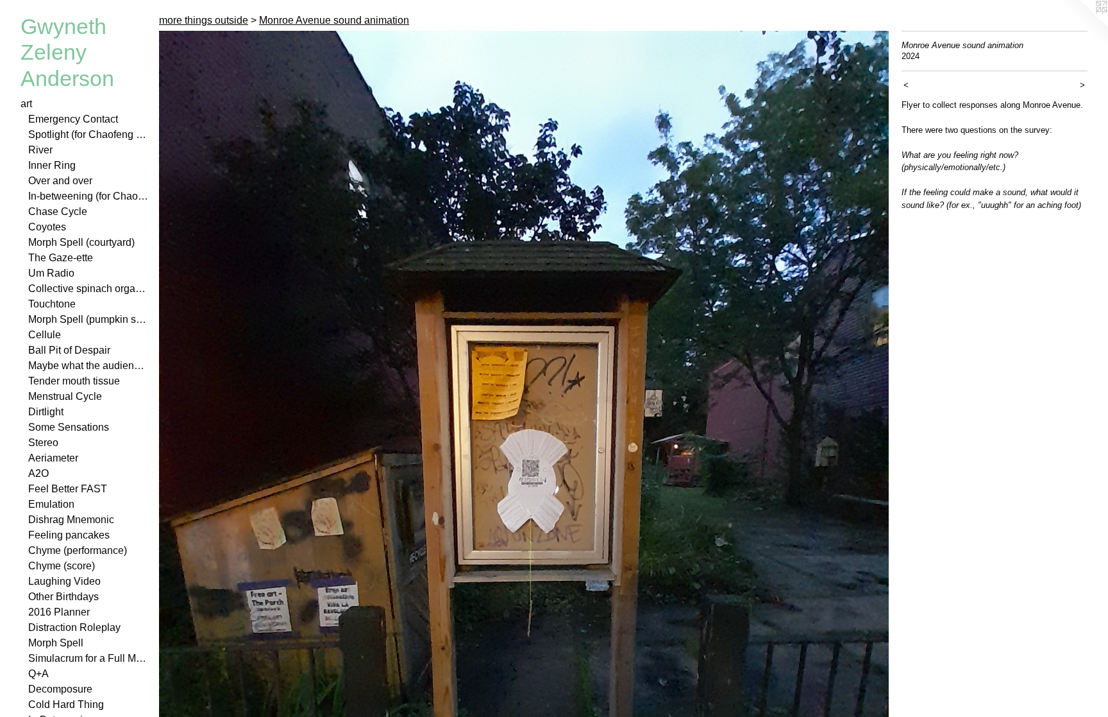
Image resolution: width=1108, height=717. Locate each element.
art (26, 103)
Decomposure (60, 689)
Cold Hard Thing (66, 704)
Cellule (44, 334)
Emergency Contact (73, 119)
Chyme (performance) (77, 550)
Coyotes (47, 226)
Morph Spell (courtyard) (81, 242)
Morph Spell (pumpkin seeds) (88, 319)
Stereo (43, 442)
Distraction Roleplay (74, 627)
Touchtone (52, 303)
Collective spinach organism (88, 288)
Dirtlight (45, 411)
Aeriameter (53, 458)
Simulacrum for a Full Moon (88, 658)
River (40, 149)
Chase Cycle (57, 211)
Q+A (38, 673)
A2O (38, 473)
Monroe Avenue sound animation (334, 20)
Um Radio (51, 273)
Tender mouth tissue (74, 381)
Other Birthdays (63, 596)
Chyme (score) (61, 565)
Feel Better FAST (67, 488)
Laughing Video (64, 581)
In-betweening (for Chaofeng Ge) (88, 196)
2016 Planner (59, 612)
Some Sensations (68, 427)
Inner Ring (52, 165)
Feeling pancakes (69, 535)
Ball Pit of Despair (69, 350)
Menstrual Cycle (65, 396)
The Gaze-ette (60, 257)
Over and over (60, 180)
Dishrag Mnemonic (71, 519)
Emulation (51, 504)
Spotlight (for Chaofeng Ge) (88, 134)
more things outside (203, 20)
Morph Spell (55, 642)
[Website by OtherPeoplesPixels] (1082, 25)
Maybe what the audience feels (88, 365)
